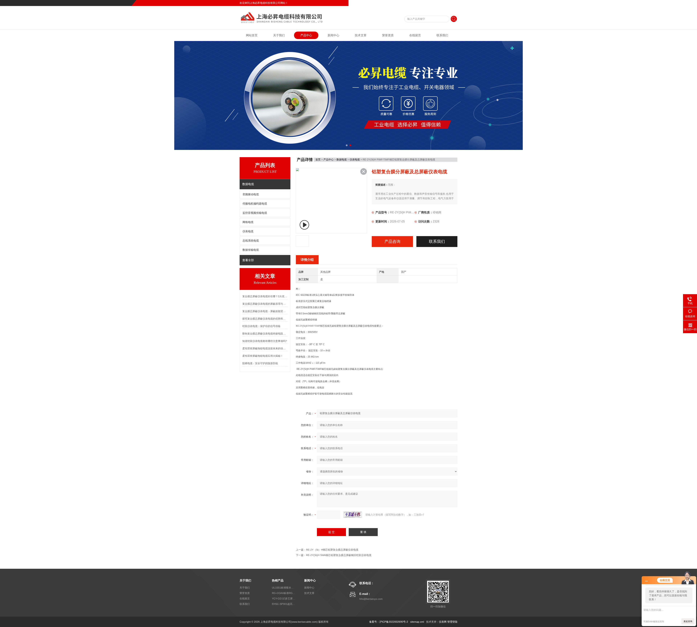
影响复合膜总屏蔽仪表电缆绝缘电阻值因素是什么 (265, 333)
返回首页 (428, 2)
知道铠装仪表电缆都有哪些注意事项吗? (264, 341)
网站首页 (252, 35)
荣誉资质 (388, 35)
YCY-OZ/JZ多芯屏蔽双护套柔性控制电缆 (283, 598)
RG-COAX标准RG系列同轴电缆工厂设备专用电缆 (283, 593)
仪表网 (443, 621)
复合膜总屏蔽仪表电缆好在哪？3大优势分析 (265, 296)
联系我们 (452, 2)
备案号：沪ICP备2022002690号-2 (388, 621)
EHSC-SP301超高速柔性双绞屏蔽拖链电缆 (283, 604)
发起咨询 (688, 621)
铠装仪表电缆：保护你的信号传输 (261, 326)
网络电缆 (247, 222)
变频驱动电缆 (250, 194)
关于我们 (279, 35)
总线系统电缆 (250, 240)
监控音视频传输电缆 (254, 212)
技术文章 (360, 35)
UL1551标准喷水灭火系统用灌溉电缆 (283, 587)
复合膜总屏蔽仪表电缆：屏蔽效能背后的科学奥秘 (265, 311)
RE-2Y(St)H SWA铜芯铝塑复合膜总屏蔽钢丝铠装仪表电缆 (338, 555)
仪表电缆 (247, 231)
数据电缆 (342, 159)
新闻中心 (333, 35)
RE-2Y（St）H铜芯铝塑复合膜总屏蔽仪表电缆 (332, 549)
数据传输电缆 (250, 249)
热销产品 (278, 580)
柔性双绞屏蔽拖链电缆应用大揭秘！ (262, 355)
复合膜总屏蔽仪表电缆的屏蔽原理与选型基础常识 (265, 303)
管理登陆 (452, 621)
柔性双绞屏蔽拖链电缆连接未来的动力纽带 (265, 348)
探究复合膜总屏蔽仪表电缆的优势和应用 (265, 318)
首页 (318, 159)
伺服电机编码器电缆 (254, 203)
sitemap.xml (417, 621)
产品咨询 (392, 241)
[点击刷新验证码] (353, 515)
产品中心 (306, 35)
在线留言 (440, 2)
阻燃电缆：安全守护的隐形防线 (260, 363)
